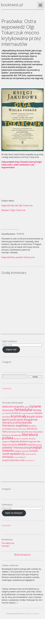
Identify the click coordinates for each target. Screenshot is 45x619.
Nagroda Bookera (19, 441)
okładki (22, 444)
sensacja (7, 457)
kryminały (18, 416)
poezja (39, 444)
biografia (19, 406)
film (3, 413)
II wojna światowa (27, 413)
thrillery (21, 457)
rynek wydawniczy (13, 453)
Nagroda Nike (8, 257)
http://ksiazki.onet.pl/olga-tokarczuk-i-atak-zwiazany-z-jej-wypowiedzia (21, 164)
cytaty (26, 407)
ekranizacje (8, 410)
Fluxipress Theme (32, 613)
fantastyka (23, 409)
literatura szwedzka (21, 439)
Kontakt (5, 546)
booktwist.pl (12, 4)
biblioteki (7, 406)
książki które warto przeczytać (22, 418)
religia (18, 451)
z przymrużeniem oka (14, 458)
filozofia (8, 413)
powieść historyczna (25, 257)
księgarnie (31, 419)
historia (16, 413)
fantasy (36, 410)
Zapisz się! (11, 349)
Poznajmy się (8, 543)
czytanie (35, 406)
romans (33, 450)
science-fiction (30, 454)
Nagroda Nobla (9, 444)
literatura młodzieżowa (12, 435)
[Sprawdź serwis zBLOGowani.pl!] (22, 554)
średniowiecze (30, 460)
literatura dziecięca (19, 429)
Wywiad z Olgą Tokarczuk (13, 210)
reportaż (25, 451)
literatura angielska (15, 425)
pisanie (31, 444)
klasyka (38, 413)
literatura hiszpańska (34, 431)
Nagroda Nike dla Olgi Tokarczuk (17, 205)
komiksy (6, 416)
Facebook (6, 388)
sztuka (16, 457)
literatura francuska (17, 431)
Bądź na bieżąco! (13, 513)
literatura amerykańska (17, 422)
